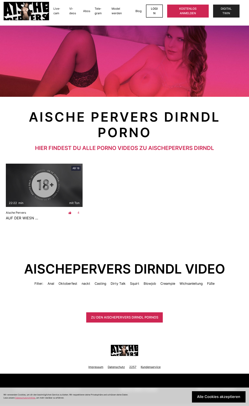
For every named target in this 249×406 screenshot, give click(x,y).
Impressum (95, 367)
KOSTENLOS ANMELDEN (188, 11)
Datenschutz (116, 367)
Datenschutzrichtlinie (25, 398)
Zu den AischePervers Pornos (124, 317)
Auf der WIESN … (22, 218)
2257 (132, 367)
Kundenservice (151, 367)
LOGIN (154, 11)
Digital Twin (226, 11)
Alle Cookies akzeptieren (218, 396)
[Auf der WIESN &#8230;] (44, 185)
